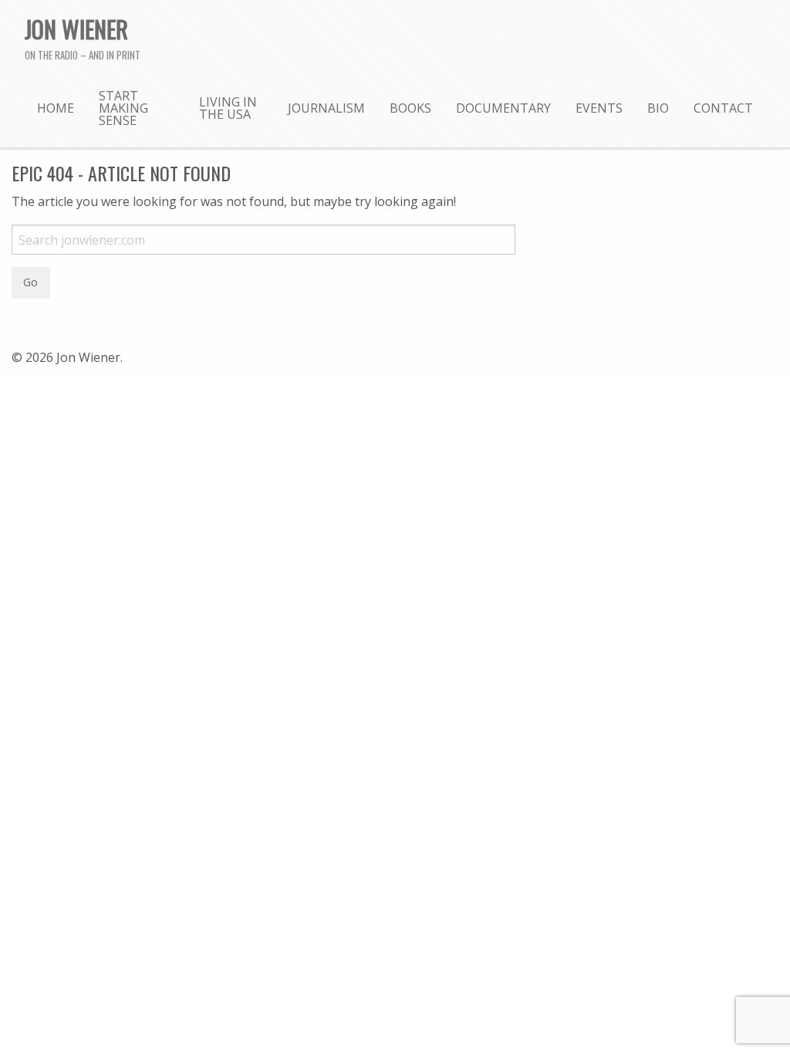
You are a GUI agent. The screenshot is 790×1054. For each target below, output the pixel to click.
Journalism (326, 108)
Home (55, 108)
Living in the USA (228, 108)
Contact (723, 108)
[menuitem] (55, 107)
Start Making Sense (123, 108)
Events (599, 108)
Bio (658, 108)
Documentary (503, 108)
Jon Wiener (76, 28)
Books (410, 108)
